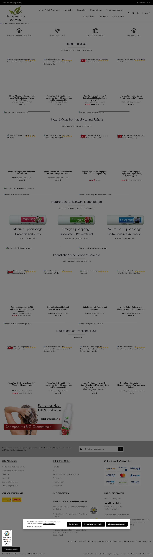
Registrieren (17, 3)
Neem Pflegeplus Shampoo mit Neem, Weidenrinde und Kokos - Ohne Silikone (22, 98)
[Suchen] (129, 13)
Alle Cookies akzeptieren (116, 524)
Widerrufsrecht (58, 482)
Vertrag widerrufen (11, 549)
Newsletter (6, 478)
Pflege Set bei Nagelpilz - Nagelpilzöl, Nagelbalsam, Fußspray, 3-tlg (94, 174)
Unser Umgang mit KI (10, 486)
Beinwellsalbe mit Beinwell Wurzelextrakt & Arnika (58, 308)
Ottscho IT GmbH (39, 554)
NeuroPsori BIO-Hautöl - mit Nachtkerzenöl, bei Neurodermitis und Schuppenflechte (58, 98)
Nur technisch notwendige (93, 524)
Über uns (5, 474)
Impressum (57, 486)
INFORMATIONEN (61, 461)
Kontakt (56, 467)
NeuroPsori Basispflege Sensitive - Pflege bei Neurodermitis (22, 384)
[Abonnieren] (120, 449)
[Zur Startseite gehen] (14, 13)
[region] (76, 82)
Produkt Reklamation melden (13, 471)
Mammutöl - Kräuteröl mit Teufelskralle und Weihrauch (131, 97)
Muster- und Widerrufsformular (13, 467)
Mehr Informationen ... (49, 523)
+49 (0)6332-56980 (112, 503)
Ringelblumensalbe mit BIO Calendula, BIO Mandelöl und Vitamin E (94, 98)
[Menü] (10, 531)
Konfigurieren (73, 524)
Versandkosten (103, 541)
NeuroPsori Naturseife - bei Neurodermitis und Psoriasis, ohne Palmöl (131, 385)
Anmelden (5, 3)
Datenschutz (57, 478)
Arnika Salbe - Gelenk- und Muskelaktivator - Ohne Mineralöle (131, 308)
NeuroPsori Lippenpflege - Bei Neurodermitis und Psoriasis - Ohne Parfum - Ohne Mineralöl (95, 385)
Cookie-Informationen (10, 482)
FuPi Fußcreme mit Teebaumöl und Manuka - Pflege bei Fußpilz (22, 173)
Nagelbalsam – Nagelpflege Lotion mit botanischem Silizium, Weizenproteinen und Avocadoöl (131, 174)
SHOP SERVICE (9, 461)
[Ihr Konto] (138, 13)
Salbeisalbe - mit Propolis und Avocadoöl (95, 308)
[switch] (7, 544)
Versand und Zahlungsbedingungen (66, 474)
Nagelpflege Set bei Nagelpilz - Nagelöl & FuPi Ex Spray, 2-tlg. (58, 173)
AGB (55, 471)
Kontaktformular (123, 515)
